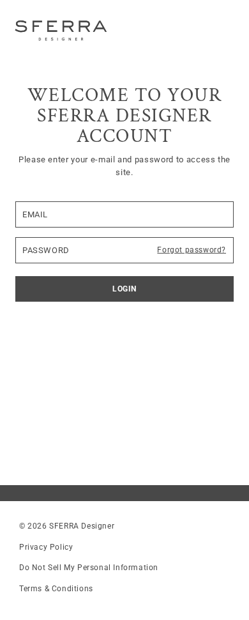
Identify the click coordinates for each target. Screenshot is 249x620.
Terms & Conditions (56, 588)
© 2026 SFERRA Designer (66, 526)
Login (124, 288)
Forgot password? (191, 249)
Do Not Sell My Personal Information (88, 567)
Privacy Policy (46, 547)
